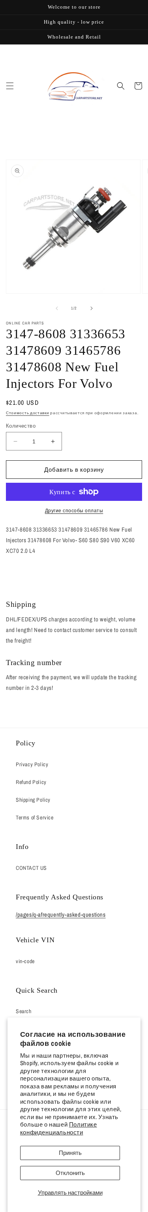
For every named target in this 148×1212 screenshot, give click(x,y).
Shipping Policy (33, 799)
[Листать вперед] (91, 308)
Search (24, 1011)
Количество (21, 426)
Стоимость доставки (27, 412)
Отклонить (70, 1173)
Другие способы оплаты (74, 511)
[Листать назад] (57, 308)
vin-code (25, 961)
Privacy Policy (32, 764)
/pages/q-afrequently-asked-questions (61, 914)
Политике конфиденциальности (58, 1128)
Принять (70, 1153)
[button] (10, 86)
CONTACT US (31, 867)
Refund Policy (31, 782)
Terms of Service (35, 817)
